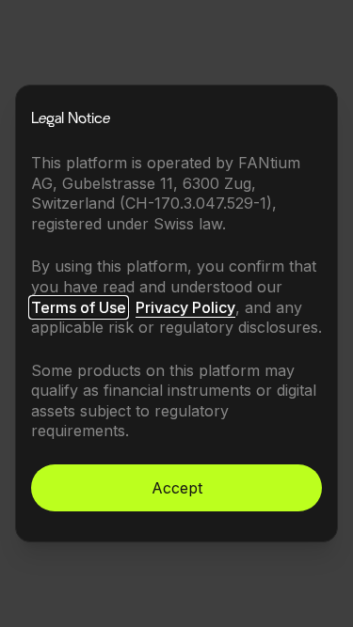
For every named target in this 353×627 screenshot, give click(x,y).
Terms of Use (78, 307)
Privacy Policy (185, 307)
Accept (177, 487)
